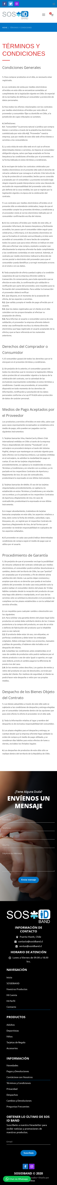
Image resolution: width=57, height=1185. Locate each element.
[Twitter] (10, 4)
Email (5, 836)
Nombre (6, 819)
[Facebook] (4, 4)
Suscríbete (29, 1153)
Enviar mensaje (28, 880)
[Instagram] (16, 4)
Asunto (5, 845)
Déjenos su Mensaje (12, 853)
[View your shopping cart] (52, 15)
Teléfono (6, 828)
